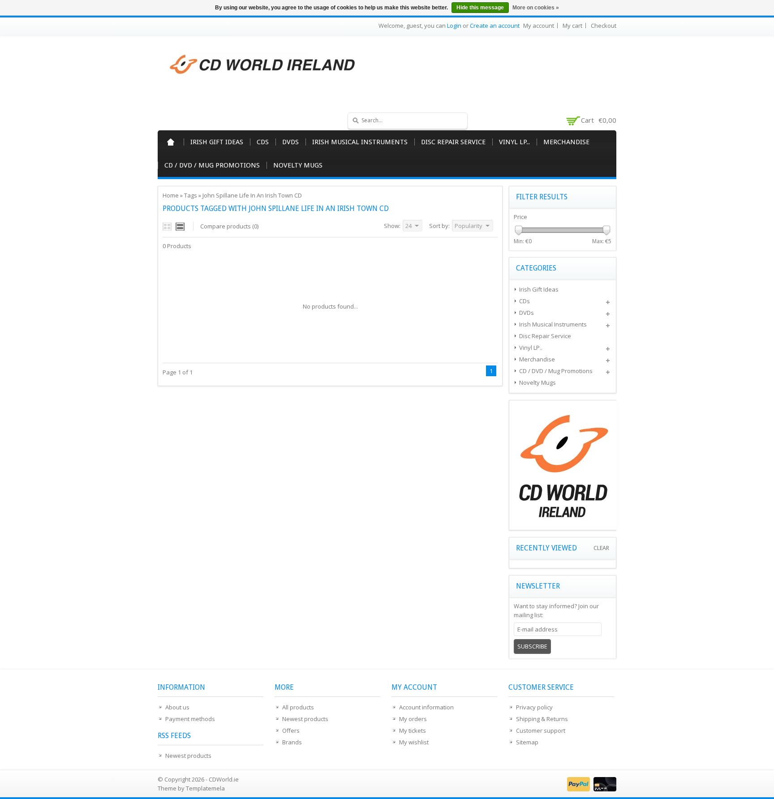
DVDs (290, 142)
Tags (190, 195)
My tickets (412, 730)
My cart (572, 25)
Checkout (603, 25)
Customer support (540, 730)
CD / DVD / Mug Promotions (212, 165)
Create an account (495, 25)
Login (454, 25)
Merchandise (566, 142)
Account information (426, 707)
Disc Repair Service (453, 142)
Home (171, 142)
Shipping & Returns (542, 719)
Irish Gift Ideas (216, 142)
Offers (291, 730)
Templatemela (205, 788)
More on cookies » (535, 7)
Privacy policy (534, 707)
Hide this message (480, 7)
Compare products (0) (229, 226)
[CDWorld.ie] (263, 65)
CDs (263, 142)
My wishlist (414, 742)
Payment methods (190, 719)
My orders (413, 719)
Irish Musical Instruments (360, 142)
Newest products (188, 756)
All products (298, 707)
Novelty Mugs (297, 165)
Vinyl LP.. (514, 142)
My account (538, 25)
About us (177, 707)
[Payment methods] (590, 789)
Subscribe (532, 646)
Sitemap (527, 742)
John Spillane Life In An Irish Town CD (252, 195)
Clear (601, 548)
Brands (292, 742)
